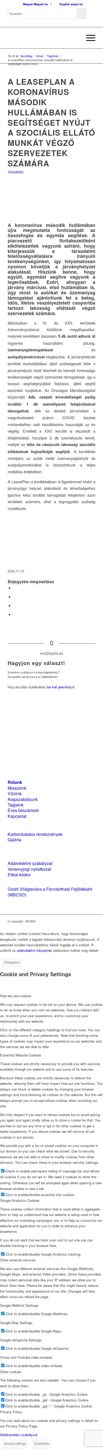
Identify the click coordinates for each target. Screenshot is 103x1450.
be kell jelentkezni (60, 686)
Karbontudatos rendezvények (35, 834)
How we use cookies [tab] (15, 995)
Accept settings (15, 1443)
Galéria (14, 840)
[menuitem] (76, 37)
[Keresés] (76, 37)
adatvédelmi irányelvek (34, 950)
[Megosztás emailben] (15, 614)
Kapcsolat (17, 816)
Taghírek (16, 172)
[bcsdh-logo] (43, 37)
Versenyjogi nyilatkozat (29, 869)
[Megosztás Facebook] (15, 588)
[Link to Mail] (91, 921)
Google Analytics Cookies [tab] (20, 1200)
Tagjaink (16, 805)
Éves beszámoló (23, 810)
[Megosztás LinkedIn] (15, 605)
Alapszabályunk (23, 799)
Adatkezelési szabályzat (19, 1434)
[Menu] (88, 37)
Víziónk (15, 793)
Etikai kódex (19, 875)
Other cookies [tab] (10, 1371)
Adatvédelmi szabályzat (30, 863)
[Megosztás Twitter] (15, 596)
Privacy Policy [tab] (11, 1411)
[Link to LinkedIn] (83, 921)
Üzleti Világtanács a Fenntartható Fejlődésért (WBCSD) (50, 891)
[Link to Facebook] (75, 921)
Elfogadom (12, 962)
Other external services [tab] (18, 1259)
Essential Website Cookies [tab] (20, 1055)
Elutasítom (41, 1443)
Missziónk (17, 788)
